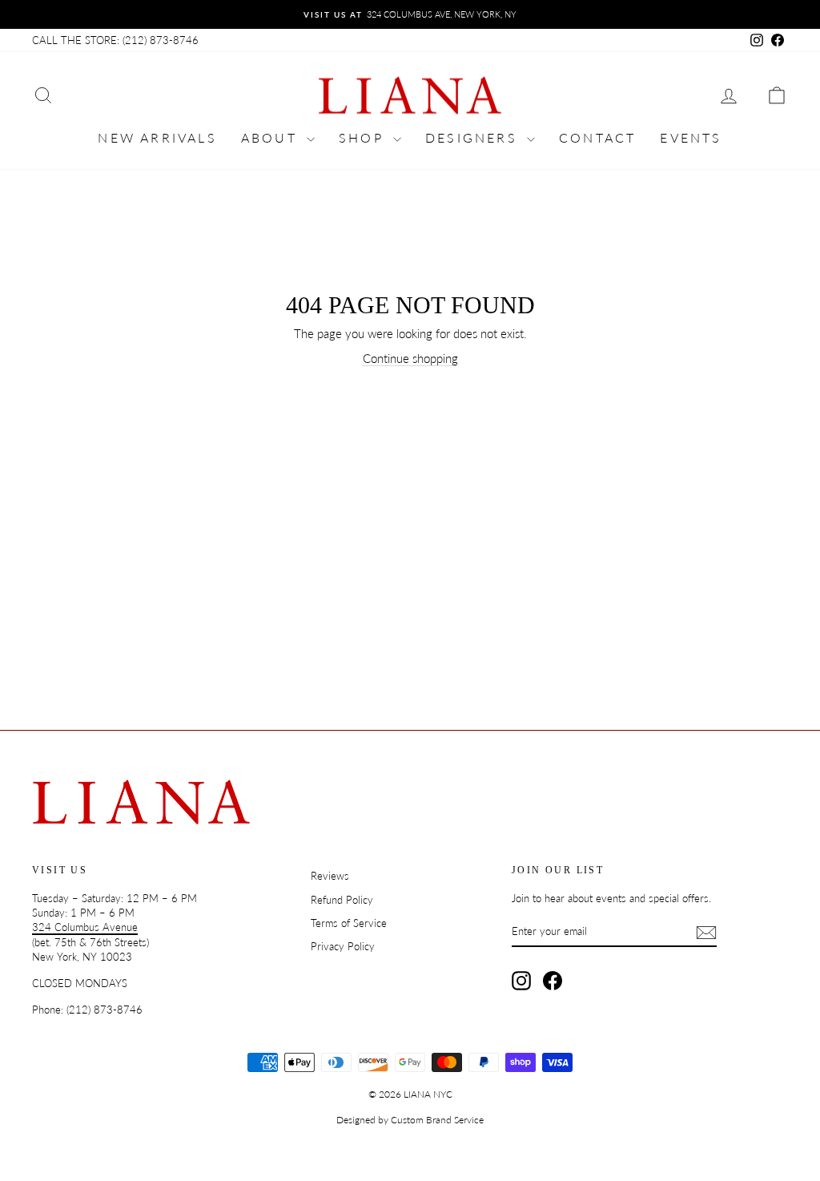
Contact (597, 137)
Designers (474, 137)
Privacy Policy (343, 946)
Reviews (330, 875)
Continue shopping (410, 358)
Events (691, 137)
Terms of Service (349, 923)
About (272, 137)
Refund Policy (342, 899)
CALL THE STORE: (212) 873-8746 (115, 40)
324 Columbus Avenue (85, 927)
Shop (364, 137)
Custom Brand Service (437, 1120)
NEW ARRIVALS (157, 137)
